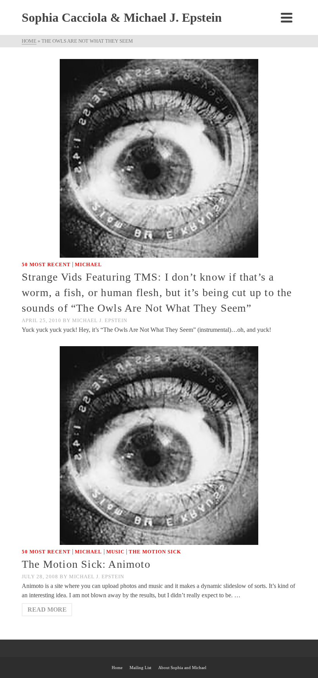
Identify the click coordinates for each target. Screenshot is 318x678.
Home (117, 667)
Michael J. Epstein (99, 320)
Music (115, 552)
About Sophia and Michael (182, 667)
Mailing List (140, 667)
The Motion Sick (155, 552)
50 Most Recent (46, 264)
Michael (88, 264)
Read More (47, 609)
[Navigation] (286, 17)
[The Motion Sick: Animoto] (159, 445)
